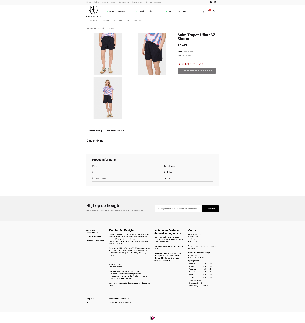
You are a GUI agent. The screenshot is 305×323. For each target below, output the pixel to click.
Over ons (105, 2)
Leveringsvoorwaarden (154, 2)
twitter (136, 283)
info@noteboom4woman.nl (197, 239)
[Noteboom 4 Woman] (93, 11)
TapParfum (138, 20)
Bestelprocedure (137, 2)
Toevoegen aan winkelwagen (196, 70)
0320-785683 (193, 241)
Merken (96, 2)
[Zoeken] (203, 11)
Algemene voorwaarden (92, 231)
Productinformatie (115, 130)
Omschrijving (95, 130)
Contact (113, 2)
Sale (128, 20)
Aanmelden (210, 209)
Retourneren (113, 303)
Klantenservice (124, 2)
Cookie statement (125, 303)
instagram (121, 283)
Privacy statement (94, 236)
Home (88, 2)
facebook (128, 283)
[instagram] (211, 2)
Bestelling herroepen (95, 240)
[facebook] (215, 2)
